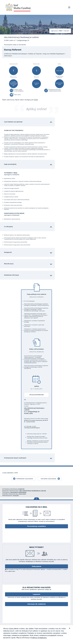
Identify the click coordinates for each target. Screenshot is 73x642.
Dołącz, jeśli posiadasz (36, 350)
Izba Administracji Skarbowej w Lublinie (21, 37)
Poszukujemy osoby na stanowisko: (15, 45)
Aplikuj (36, 388)
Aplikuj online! (36, 109)
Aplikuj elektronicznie (36, 395)
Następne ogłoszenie (48, 479)
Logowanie (36, 594)
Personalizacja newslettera (36, 526)
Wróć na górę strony (36, 498)
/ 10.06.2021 (60, 31)
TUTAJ (36, 100)
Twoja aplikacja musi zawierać (36, 296)
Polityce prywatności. (39, 638)
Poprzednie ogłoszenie (24, 479)
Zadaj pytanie (36, 566)
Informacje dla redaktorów (36, 604)
